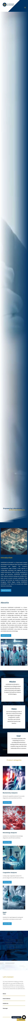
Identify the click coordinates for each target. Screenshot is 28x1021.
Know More (7, 802)
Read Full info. (6, 590)
